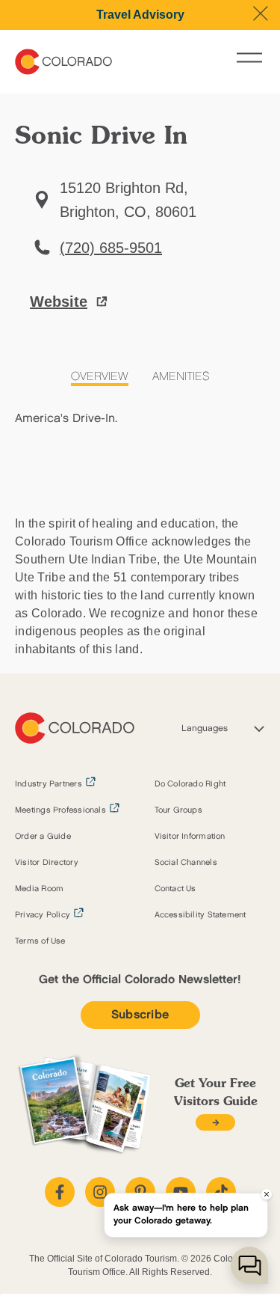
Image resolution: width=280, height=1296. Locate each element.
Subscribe (140, 1015)
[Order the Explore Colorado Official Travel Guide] (215, 1122)
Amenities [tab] (181, 376)
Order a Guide (43, 836)
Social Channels (186, 862)
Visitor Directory (46, 862)
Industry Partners (48, 784)
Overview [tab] (99, 376)
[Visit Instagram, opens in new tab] (100, 1192)
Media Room (39, 889)
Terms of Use (40, 941)
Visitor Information (190, 836)
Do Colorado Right (190, 784)
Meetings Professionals (60, 810)
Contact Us (175, 889)
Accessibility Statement (200, 915)
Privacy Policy (42, 915)
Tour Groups (178, 810)
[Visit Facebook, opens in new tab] (60, 1192)
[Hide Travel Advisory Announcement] (260, 13)
